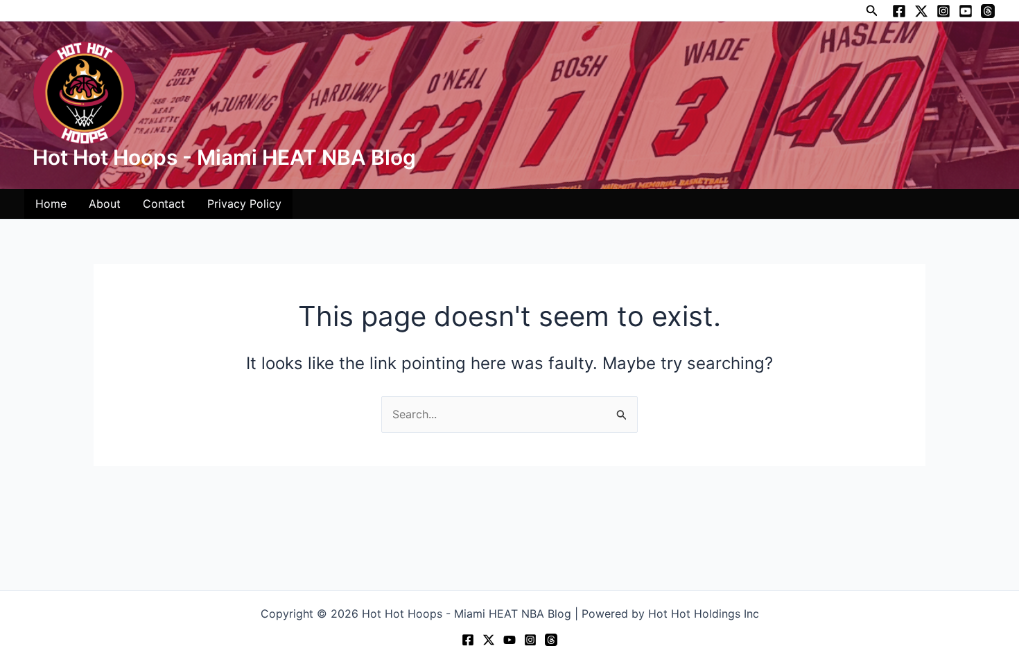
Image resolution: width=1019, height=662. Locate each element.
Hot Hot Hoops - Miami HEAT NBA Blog (224, 157)
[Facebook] (899, 11)
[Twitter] (921, 11)
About (105, 204)
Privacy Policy (244, 204)
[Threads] (988, 11)
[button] (872, 10)
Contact (164, 204)
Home (51, 204)
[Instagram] (943, 11)
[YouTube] (966, 11)
